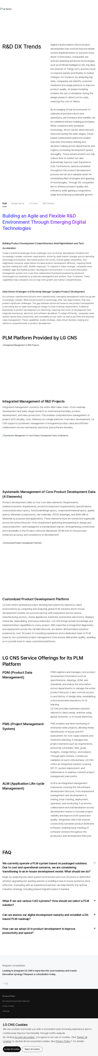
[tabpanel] (49, 578)
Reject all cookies (32, 1049)
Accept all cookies (12, 1049)
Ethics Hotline (8, 1006)
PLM (4, 203)
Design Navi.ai (17, 203)
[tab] (4, 203)
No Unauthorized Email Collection (16, 1001)
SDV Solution (48, 203)
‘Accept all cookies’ (25, 1037)
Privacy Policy (8, 996)
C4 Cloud (33, 203)
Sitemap (5, 1011)
